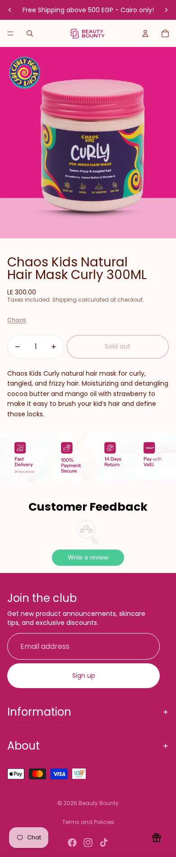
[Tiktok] (103, 842)
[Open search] (30, 33)
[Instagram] (88, 842)
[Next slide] (166, 10)
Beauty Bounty (99, 803)
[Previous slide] (10, 10)
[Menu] (10, 33)
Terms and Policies (88, 822)
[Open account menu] (145, 33)
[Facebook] (72, 842)
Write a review (88, 557)
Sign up (83, 675)
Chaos (16, 320)
